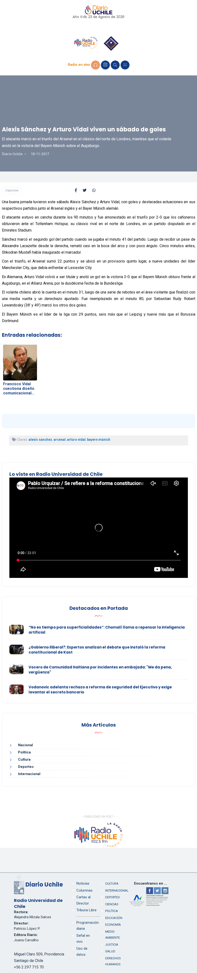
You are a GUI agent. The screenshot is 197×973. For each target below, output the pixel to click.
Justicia (111, 944)
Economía (113, 924)
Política (24, 752)
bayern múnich (98, 439)
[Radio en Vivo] (95, 65)
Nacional (25, 745)
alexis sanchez (40, 439)
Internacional (29, 774)
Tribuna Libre (86, 910)
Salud (110, 951)
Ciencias (111, 904)
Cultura (24, 759)
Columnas (84, 890)
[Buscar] (115, 65)
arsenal (60, 439)
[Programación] (105, 65)
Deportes (12, 190)
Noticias (82, 883)
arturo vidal (76, 439)
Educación (113, 918)
